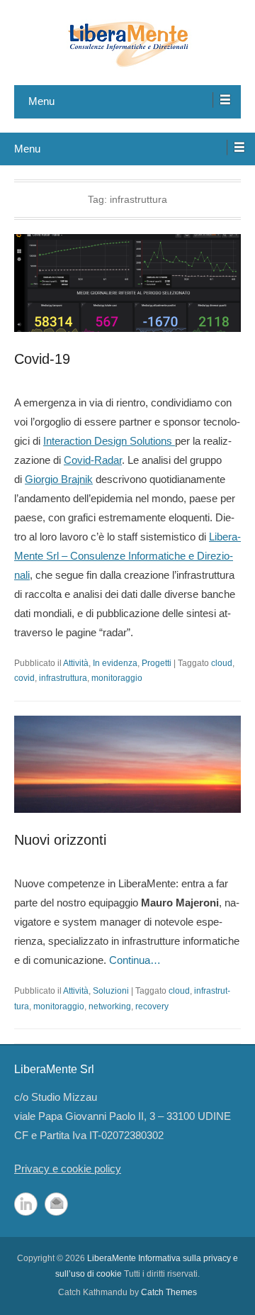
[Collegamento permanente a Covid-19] (127, 283)
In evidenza (115, 663)
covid (24, 678)
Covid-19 (42, 359)
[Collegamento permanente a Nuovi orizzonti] (127, 765)
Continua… (135, 960)
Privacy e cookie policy (67, 1169)
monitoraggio (116, 678)
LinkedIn (26, 1204)
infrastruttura (63, 678)
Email (56, 1204)
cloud (221, 663)
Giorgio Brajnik (59, 479)
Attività (76, 663)
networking (110, 1006)
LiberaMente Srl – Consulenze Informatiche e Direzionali (127, 556)
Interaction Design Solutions (109, 441)
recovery (152, 1006)
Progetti (156, 663)
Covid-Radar (93, 460)
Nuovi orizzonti (60, 840)
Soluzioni (111, 991)
